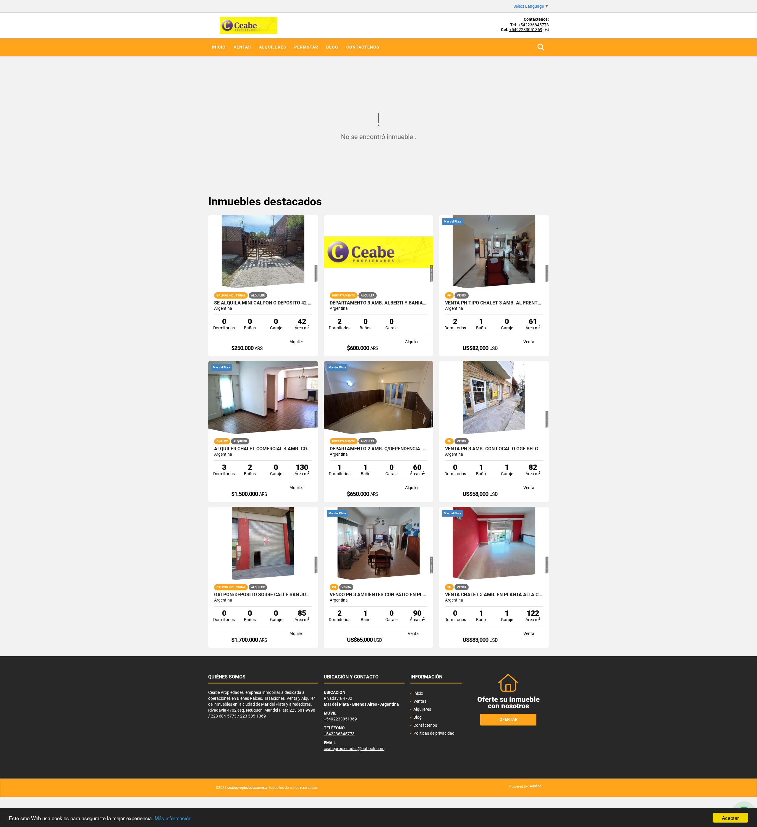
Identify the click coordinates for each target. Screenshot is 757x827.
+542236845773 (533, 24)
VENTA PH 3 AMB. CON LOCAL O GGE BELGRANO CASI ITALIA (494, 448)
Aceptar (730, 817)
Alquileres (272, 47)
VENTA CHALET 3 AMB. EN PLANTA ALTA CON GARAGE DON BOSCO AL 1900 (494, 594)
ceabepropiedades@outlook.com (354, 748)
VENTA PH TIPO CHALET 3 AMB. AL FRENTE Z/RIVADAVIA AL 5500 (494, 303)
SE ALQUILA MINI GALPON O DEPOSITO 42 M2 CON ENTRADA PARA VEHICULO (263, 303)
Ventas (242, 47)
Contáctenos (362, 47)
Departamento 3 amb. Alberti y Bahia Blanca (379, 303)
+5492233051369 (525, 29)
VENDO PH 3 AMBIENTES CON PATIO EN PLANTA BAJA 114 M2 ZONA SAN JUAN (379, 594)
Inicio (219, 47)
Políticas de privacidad (433, 733)
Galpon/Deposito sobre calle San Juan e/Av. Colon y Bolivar (263, 594)
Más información (173, 818)
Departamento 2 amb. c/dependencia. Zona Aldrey (379, 448)
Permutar (306, 47)
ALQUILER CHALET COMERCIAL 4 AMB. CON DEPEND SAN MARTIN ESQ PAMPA (263, 448)
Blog (332, 47)
